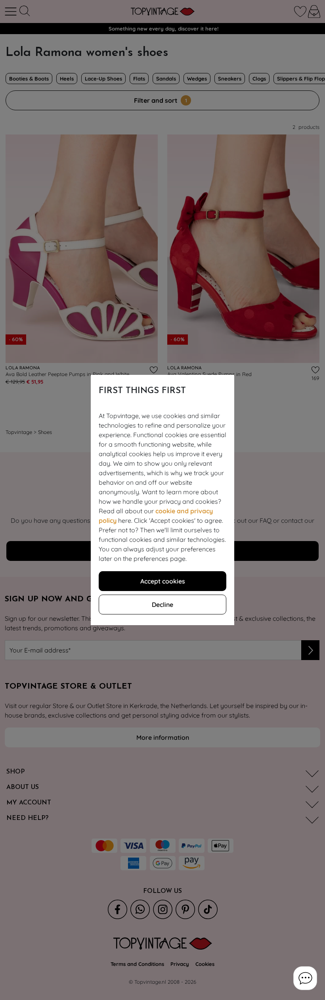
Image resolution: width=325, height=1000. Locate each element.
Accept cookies (162, 581)
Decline (162, 604)
